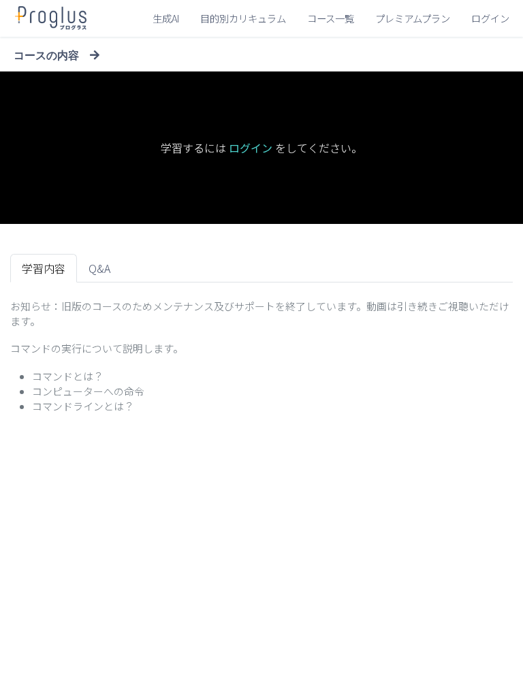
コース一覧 (330, 18)
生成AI (166, 18)
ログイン (490, 18)
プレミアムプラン (412, 18)
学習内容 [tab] (43, 268)
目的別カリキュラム (243, 18)
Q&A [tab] (99, 268)
